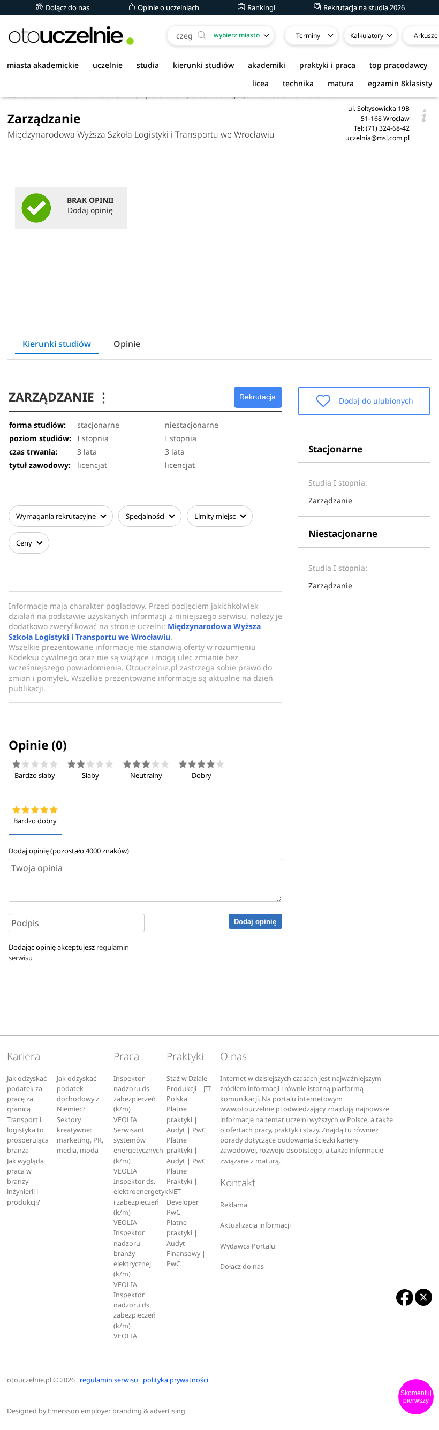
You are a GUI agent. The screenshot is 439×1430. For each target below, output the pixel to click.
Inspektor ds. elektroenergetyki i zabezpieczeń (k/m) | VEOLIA (141, 1202)
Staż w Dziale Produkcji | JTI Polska (188, 1089)
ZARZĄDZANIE (59, 397)
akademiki (266, 65)
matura (341, 83)
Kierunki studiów (56, 344)
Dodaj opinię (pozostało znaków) (69, 851)
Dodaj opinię (255, 922)
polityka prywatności (175, 1379)
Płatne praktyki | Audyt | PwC (186, 1119)
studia (148, 65)
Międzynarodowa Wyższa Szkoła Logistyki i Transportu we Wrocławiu (141, 134)
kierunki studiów (203, 65)
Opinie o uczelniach (167, 7)
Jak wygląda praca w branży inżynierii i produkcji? (25, 1181)
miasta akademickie (43, 65)
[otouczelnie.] (71, 36)
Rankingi (260, 7)
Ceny (25, 543)
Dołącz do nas (66, 7)
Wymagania (56, 516)
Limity (215, 516)
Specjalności (146, 516)
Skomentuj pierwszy (416, 1396)
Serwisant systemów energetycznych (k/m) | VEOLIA (138, 1150)
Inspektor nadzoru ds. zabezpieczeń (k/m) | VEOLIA (134, 1099)
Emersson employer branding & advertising (116, 1411)
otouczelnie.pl (29, 1379)
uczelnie (108, 65)
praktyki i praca (327, 65)
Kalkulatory (366, 35)
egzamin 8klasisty (400, 83)
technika (298, 83)
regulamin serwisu (109, 1379)
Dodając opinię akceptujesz (69, 952)
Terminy (308, 35)
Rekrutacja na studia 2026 (363, 7)
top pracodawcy (398, 65)
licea (260, 83)
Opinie (126, 344)
